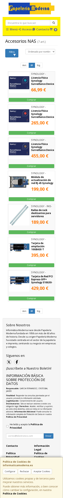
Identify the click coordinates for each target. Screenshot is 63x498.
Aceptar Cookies (42, 471)
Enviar (48, 435)
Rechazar (24, 471)
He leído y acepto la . (26, 426)
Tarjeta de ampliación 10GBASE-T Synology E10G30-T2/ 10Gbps (41, 249)
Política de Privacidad (16, 417)
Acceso (26, 29)
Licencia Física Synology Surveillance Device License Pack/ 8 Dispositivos (42, 150)
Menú (13, 29)
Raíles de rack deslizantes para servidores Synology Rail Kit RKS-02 (41, 216)
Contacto (42, 29)
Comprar (31, 99)
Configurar (10, 471)
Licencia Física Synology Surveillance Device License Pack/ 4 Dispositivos (42, 117)
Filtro (12, 52)
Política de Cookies (15, 493)
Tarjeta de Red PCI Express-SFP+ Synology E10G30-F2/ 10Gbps (42, 281)
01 (32, 65)
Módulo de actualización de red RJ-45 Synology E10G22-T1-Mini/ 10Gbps (42, 183)
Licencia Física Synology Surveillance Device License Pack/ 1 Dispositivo (42, 84)
